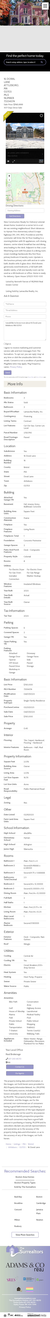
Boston (39, 1197)
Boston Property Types (24, 1182)
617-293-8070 (14, 1059)
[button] (42, 62)
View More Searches (25, 1235)
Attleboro (12, 1147)
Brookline (18, 1203)
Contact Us (19, 1067)
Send (8, 372)
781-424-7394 (30, 1304)
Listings (17, 1144)
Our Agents (19, 1073)
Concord (18, 1209)
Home (8, 1144)
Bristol (31, 1144)
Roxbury (18, 1226)
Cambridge (41, 1203)
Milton (17, 1220)
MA (24, 1144)
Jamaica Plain (39, 1211)
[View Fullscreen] (9, 185)
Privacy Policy (16, 367)
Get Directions (15, 216)
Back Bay (18, 1197)
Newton (39, 1220)
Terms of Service (39, 377)
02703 (22, 1147)
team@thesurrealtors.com (25, 1298)
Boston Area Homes (25, 1177)
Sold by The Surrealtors (25, 1187)
